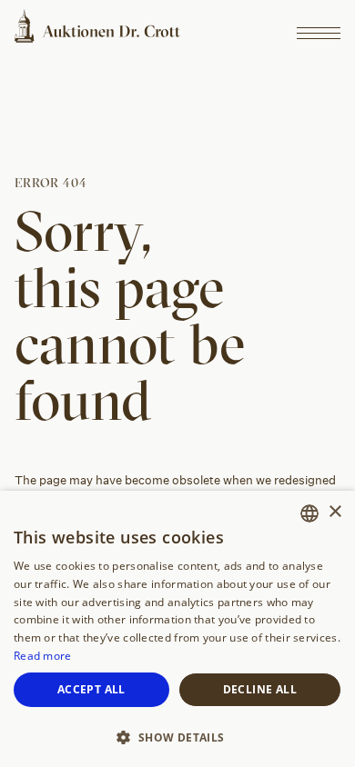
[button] (177, 736)
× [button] (334, 512)
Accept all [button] (91, 689)
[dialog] (177, 629)
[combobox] (309, 513)
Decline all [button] (260, 689)
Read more (43, 655)
